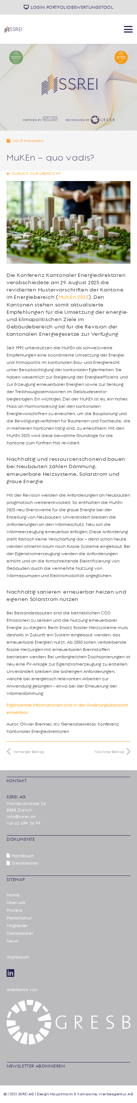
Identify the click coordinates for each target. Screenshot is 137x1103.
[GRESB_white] (68, 1022)
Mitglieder (17, 925)
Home (13, 894)
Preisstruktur (19, 918)
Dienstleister (20, 933)
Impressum (18, 957)
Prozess (14, 910)
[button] (128, 29)
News (12, 941)
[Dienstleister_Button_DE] (16, 57)
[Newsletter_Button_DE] (121, 57)
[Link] (10, 973)
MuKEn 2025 (73, 297)
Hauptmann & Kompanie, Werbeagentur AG (92, 1094)
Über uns (16, 902)
